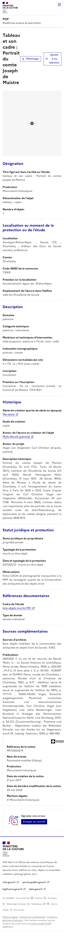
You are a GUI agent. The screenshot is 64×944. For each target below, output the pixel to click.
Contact (39, 898)
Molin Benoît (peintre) (16, 437)
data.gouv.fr (36, 889)
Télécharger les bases (16, 904)
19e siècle (8, 414)
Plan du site (19, 909)
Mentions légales (10, 917)
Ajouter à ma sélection (54, 58)
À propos (52, 898)
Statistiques (36, 904)
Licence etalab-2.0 (39, 923)
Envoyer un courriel (34, 821)
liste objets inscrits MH (17, 608)
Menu (59, 4)
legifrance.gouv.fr (12, 889)
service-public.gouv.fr (34, 882)
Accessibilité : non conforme (16, 898)
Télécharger (32, 58)
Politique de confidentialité (32, 917)
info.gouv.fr (9, 882)
